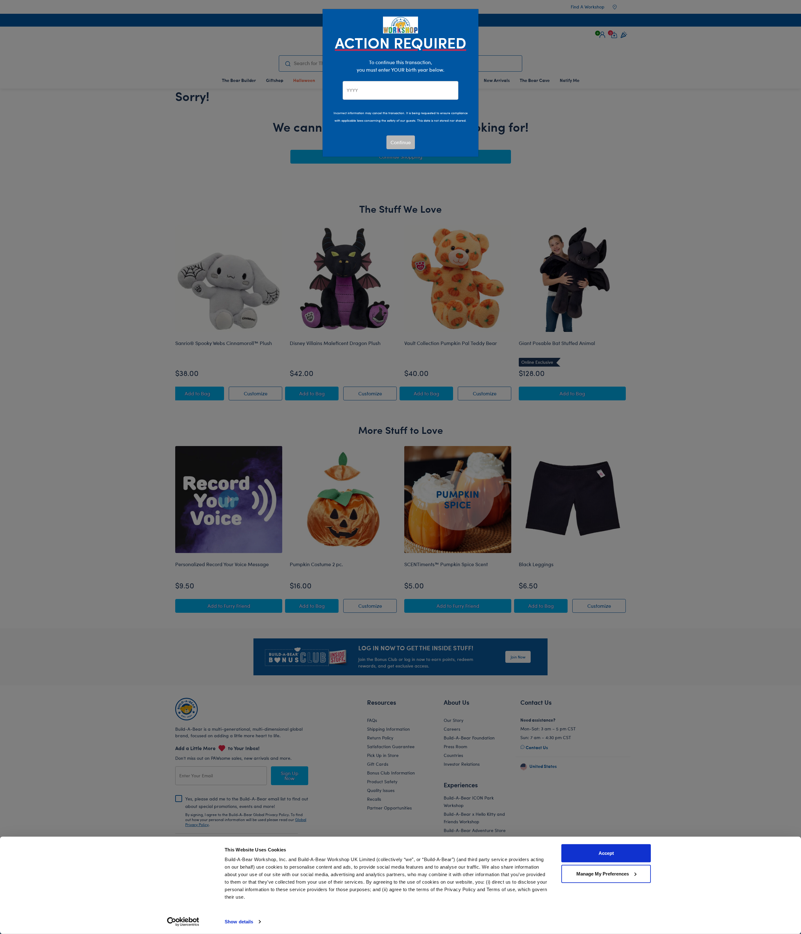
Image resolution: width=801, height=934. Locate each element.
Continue (400, 142)
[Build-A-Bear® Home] (400, 24)
